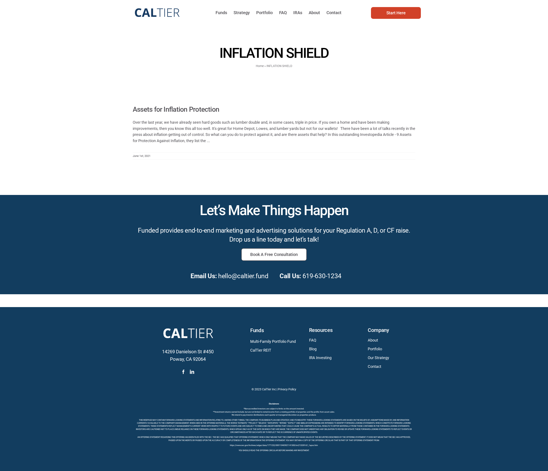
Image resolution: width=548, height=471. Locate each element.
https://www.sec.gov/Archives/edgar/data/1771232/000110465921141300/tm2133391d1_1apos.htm (274, 445)
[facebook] (183, 372)
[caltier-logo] (157, 6)
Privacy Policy (287, 389)
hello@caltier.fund (243, 276)
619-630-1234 (321, 276)
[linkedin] (192, 372)
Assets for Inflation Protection (176, 109)
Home (260, 66)
